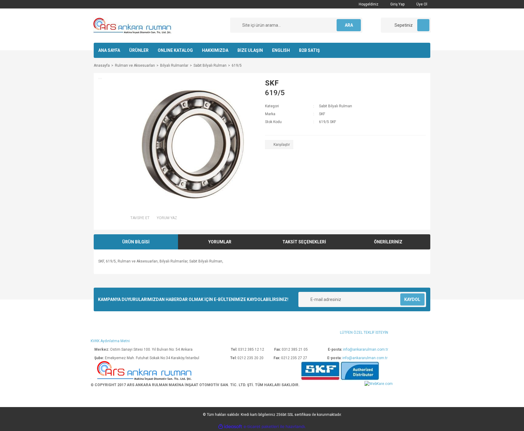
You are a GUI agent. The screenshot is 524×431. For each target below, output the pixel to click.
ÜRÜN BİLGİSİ (135, 241)
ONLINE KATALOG (175, 50)
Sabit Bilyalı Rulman (335, 106)
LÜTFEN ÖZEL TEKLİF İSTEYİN (364, 332)
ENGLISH (281, 50)
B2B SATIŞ (309, 50)
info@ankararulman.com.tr (365, 349)
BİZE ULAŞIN (250, 50)
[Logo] (133, 25)
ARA (349, 25)
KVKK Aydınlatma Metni (110, 341)
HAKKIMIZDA (215, 50)
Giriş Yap (397, 4)
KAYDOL (412, 299)
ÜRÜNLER (139, 50)
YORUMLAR (219, 241)
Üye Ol (421, 4)
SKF (272, 83)
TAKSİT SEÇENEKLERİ (304, 241)
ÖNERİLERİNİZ (388, 241)
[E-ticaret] (261, 426)
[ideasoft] (230, 427)
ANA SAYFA (109, 50)
